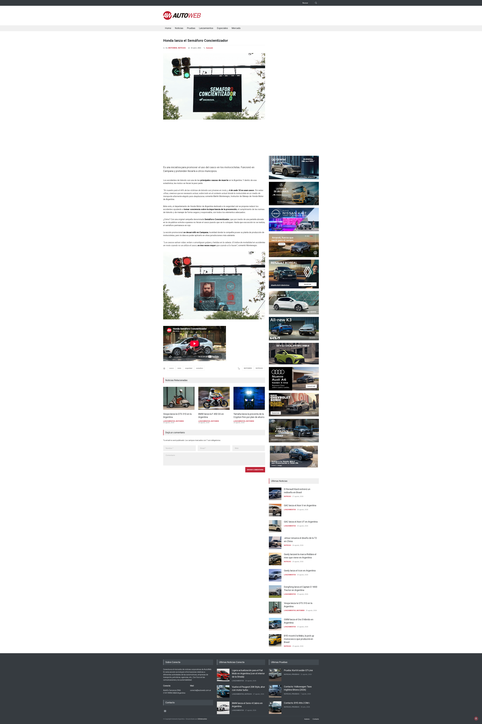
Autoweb (209, 48)
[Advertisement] (273, 15)
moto (179, 368)
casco (171, 368)
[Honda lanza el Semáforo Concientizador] (214, 86)
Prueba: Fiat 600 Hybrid (295, 703)
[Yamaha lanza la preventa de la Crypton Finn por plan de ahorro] (249, 398)
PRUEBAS (295, 678)
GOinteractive (202, 719)
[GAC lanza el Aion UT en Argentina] (275, 526)
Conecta (251, 28)
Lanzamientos (206, 28)
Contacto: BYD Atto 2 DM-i (297, 686)
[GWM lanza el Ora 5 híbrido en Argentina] (275, 624)
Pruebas (191, 28)
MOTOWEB (172, 48)
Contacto (316, 719)
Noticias (179, 28)
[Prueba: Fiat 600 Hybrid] (275, 707)
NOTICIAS (182, 48)
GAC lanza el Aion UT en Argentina (301, 521)
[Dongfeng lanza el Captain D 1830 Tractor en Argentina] (275, 591)
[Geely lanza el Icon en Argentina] (275, 575)
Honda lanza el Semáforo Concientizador (195, 40)
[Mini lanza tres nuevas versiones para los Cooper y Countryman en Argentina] (223, 707)
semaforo (199, 368)
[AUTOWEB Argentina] (182, 19)
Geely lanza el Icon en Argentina (300, 570)
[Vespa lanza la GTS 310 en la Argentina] (179, 398)
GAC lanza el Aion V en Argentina (300, 505)
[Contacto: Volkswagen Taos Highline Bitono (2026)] (275, 675)
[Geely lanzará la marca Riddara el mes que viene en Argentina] (275, 559)
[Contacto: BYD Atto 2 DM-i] (275, 691)
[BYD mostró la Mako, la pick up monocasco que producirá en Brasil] (275, 640)
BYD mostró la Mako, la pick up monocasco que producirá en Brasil (299, 638)
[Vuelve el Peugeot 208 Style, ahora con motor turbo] (223, 675)
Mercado (236, 28)
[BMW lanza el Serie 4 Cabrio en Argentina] (223, 691)
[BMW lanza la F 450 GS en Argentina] (214, 398)
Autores (307, 719)
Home (168, 28)
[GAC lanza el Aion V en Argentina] (275, 510)
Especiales (222, 28)
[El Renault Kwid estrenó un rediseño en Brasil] (275, 494)
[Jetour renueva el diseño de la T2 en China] (275, 542)
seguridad (188, 368)
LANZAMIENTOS (169, 421)
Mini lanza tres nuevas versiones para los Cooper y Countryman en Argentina (248, 706)
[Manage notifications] (476, 718)
